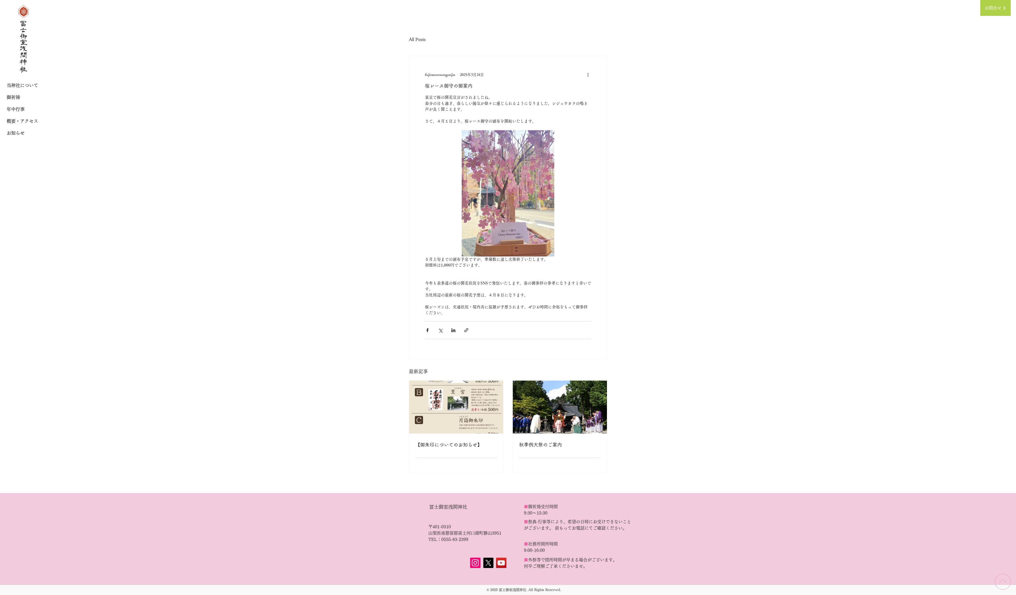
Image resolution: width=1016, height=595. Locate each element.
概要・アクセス (22, 121)
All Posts (417, 39)
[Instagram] (475, 563)
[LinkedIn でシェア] (453, 330)
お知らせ (16, 133)
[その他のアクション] (588, 74)
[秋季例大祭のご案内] (560, 407)
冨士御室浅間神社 (448, 506)
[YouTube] (501, 563)
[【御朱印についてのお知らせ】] (456, 407)
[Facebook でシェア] (427, 330)
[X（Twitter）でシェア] (440, 330)
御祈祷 (13, 97)
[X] (488, 563)
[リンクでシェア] (466, 330)
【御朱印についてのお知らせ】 (448, 444)
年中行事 (16, 109)
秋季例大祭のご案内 (540, 444)
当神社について (22, 85)
